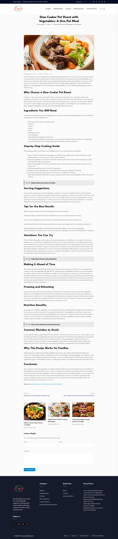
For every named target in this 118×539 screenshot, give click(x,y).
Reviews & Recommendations (48, 504)
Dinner (46, 73)
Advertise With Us (68, 496)
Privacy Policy (84, 536)
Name (26, 442)
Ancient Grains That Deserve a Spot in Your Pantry (47, 384)
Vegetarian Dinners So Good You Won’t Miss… (35, 1)
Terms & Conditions (98, 536)
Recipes (48, 8)
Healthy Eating (58, 8)
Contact (65, 493)
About (65, 490)
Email (61, 442)
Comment (27, 451)
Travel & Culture (91, 8)
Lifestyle (68, 8)
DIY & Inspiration (79, 8)
